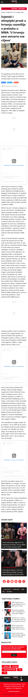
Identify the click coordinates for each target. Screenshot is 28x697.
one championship (9, 669)
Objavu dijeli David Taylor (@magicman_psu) (14, 382)
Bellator (6, 666)
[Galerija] (14, 55)
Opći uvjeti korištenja (15, 684)
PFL (20, 669)
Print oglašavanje (17, 688)
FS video (15, 666)
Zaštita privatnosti (16, 686)
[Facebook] (21, 678)
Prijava (14, 655)
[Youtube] (22, 680)
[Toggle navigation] (2, 2)
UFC (5, 673)
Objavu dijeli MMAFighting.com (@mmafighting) (14, 476)
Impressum (6, 684)
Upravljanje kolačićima (14, 691)
